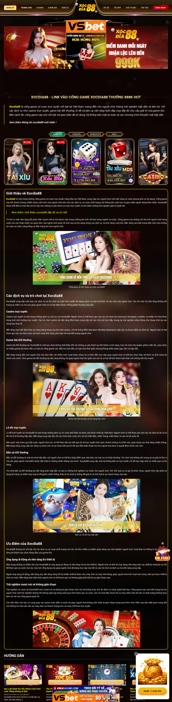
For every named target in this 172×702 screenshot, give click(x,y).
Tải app (117, 8)
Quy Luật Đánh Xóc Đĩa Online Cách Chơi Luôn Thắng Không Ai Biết (22, 690)
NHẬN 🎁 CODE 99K (152, 691)
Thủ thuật (131, 8)
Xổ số (106, 8)
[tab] (57, 134)
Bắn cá (65, 8)
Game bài (52, 8)
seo (27, 694)
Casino (40, 8)
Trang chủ (26, 8)
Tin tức (144, 8)
